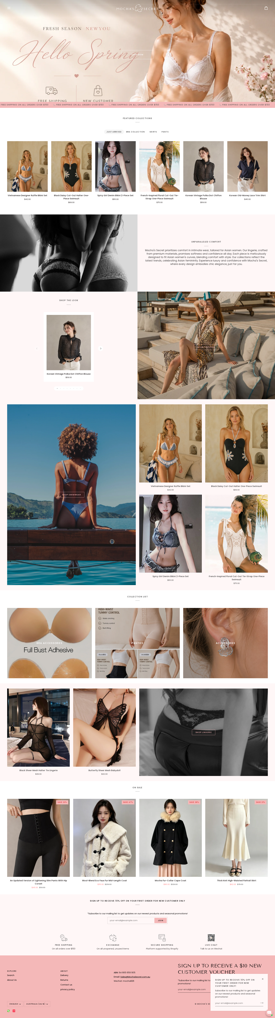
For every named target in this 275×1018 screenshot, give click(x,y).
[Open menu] (11, 8)
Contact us (66, 984)
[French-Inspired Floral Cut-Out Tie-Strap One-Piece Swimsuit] (159, 166)
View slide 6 (73, 388)
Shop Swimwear (71, 494)
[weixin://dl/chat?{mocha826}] (8, 1011)
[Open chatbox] (269, 1012)
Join (160, 920)
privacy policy (67, 989)
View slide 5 (70, 388)
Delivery (64, 975)
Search (10, 975)
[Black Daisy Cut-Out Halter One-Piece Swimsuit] (71, 166)
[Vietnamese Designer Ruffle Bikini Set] (27, 166)
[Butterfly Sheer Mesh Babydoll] (104, 728)
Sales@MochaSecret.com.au (135, 976)
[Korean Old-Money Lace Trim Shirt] (247, 166)
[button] (139, 970)
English (14, 1004)
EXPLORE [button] (11, 971)
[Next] (100, 348)
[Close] (264, 978)
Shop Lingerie (204, 732)
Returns (64, 980)
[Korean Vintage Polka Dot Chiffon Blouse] (203, 166)
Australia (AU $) (35, 1004)
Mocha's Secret (206, 1004)
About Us (12, 980)
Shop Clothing (206, 347)
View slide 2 (60, 388)
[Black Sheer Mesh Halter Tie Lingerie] (38, 728)
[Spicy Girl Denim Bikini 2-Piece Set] (115, 166)
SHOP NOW (137, 54)
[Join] (261, 1003)
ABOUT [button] (64, 971)
